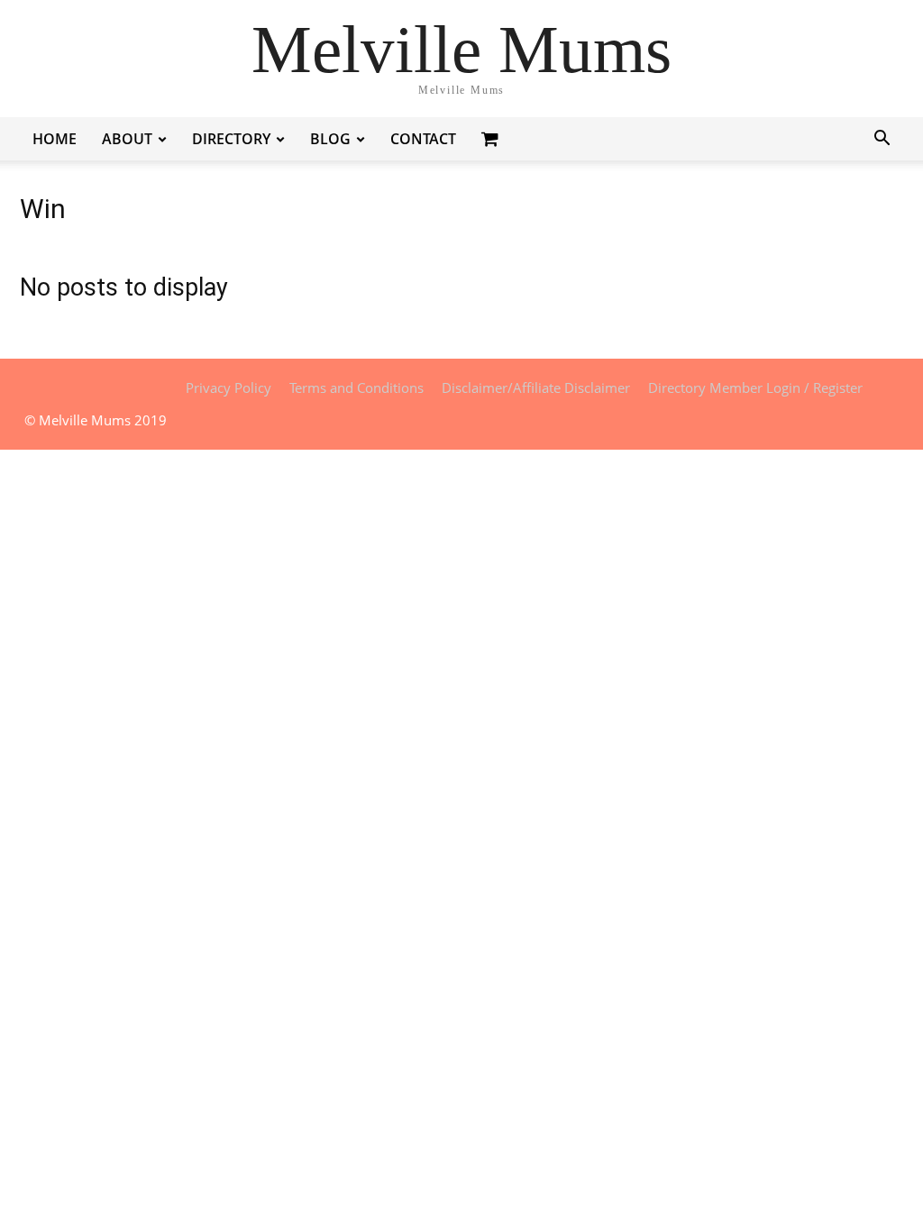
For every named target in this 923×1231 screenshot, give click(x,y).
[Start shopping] (492, 138)
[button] (881, 140)
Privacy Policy (228, 387)
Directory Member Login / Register (755, 387)
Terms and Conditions (356, 387)
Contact (423, 139)
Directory (231, 139)
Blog (330, 139)
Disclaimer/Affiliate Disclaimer (536, 387)
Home (54, 139)
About (127, 139)
